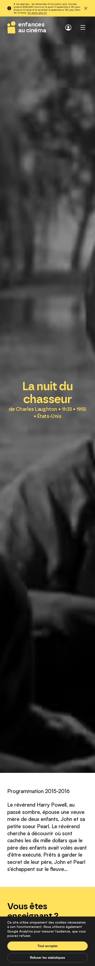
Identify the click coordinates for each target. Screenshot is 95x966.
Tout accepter (48, 946)
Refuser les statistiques (47, 957)
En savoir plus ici (37, 12)
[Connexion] (68, 27)
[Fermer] (86, 8)
